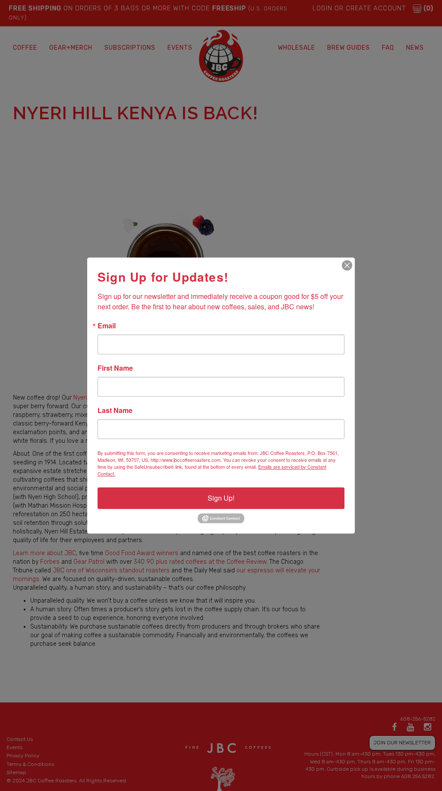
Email (107, 325)
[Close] (347, 265)
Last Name (115, 410)
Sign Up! (221, 498)
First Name (115, 368)
